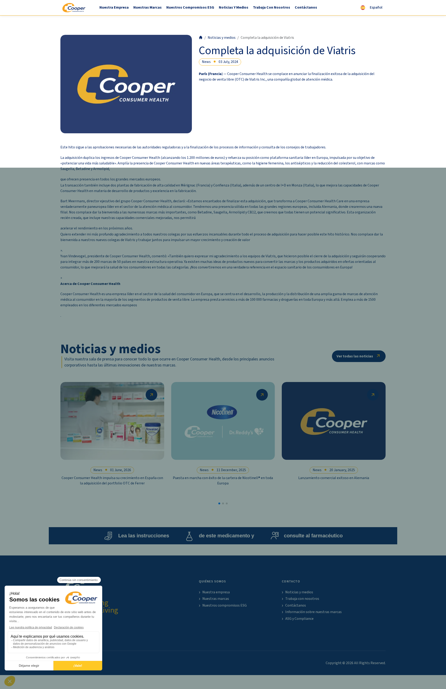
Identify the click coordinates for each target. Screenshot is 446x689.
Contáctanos (306, 7)
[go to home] (201, 37)
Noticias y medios (233, 7)
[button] (219, 503)
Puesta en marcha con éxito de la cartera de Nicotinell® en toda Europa (223, 480)
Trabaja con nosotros (271, 7)
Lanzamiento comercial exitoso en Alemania (333, 477)
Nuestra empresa (114, 7)
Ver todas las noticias (355, 356)
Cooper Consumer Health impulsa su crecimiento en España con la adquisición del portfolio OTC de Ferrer (112, 480)
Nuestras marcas (147, 7)
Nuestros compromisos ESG (190, 7)
